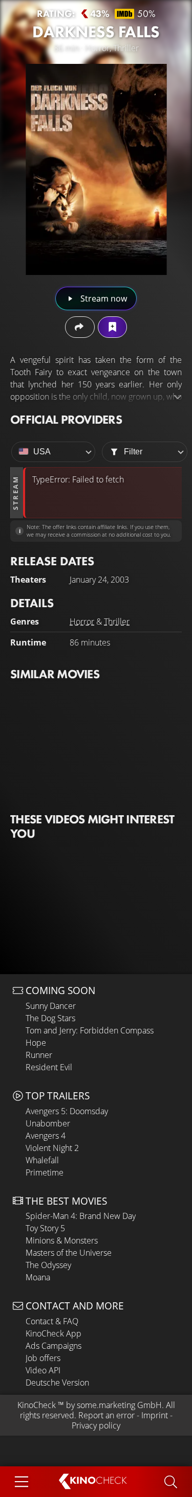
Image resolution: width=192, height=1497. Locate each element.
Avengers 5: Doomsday (67, 1111)
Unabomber (48, 1123)
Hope (36, 1043)
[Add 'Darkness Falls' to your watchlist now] (112, 326)
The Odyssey (48, 1265)
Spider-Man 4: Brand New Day (81, 1216)
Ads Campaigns (53, 1346)
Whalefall (42, 1160)
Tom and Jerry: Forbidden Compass (90, 1030)
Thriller (117, 621)
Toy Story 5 (45, 1228)
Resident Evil (49, 1067)
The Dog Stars (50, 1018)
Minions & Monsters (62, 1240)
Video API (43, 1370)
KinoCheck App (53, 1333)
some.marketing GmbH (119, 1405)
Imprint (154, 1415)
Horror (82, 621)
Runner (39, 1055)
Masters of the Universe (69, 1253)
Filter (133, 451)
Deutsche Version (57, 1382)
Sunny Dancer (51, 1006)
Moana (38, 1277)
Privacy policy (96, 1425)
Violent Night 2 (52, 1148)
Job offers (43, 1358)
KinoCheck (36, 1405)
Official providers (66, 419)
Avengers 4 (46, 1136)
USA (42, 451)
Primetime (44, 1172)
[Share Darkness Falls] (79, 326)
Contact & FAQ (52, 1321)
